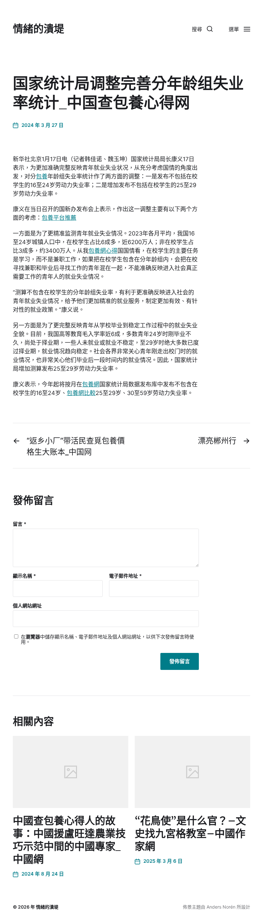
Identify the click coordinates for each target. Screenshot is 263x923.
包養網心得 (103, 250)
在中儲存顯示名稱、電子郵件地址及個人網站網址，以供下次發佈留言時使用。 (107, 639)
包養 (41, 176)
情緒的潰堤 (38, 29)
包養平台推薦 (59, 217)
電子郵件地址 (125, 576)
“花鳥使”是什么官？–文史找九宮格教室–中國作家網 (190, 833)
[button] (202, 28)
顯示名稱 (24, 576)
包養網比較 (81, 393)
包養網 (90, 384)
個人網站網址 (27, 606)
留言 (19, 524)
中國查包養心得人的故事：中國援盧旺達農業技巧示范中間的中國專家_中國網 (69, 840)
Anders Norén (221, 907)
